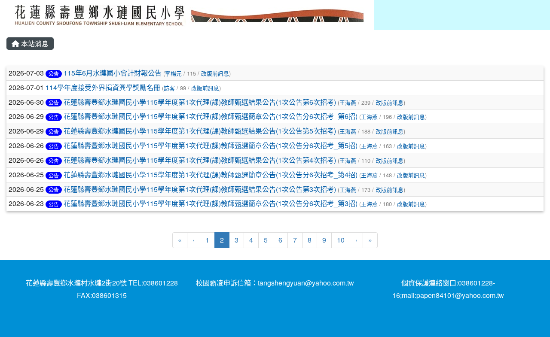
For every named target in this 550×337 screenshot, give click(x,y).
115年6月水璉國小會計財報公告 (113, 73)
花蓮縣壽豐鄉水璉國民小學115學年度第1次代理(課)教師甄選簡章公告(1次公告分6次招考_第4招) (211, 174)
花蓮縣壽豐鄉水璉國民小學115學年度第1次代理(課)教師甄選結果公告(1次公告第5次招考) (200, 131)
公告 (54, 73)
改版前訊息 (215, 73)
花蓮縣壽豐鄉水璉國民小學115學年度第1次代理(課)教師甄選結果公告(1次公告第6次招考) (200, 102)
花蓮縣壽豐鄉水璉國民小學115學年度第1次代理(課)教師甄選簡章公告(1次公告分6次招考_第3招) (211, 203)
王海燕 (347, 102)
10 (341, 240)
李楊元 (173, 73)
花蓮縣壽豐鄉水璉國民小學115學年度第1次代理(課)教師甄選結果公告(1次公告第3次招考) (200, 189)
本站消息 (34, 44)
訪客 (169, 88)
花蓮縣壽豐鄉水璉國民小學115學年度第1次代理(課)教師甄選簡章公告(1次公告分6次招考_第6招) (211, 116)
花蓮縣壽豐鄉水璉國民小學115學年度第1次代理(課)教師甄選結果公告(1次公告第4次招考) (200, 160)
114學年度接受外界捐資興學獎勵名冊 (103, 87)
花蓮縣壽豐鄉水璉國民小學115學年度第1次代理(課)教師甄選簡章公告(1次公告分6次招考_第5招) (211, 145)
